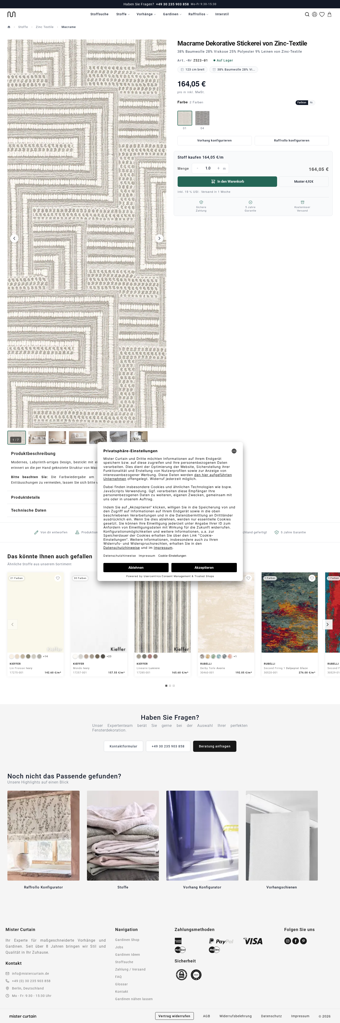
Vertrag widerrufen (174, 1016)
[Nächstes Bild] (159, 238)
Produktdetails (25, 497)
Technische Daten (28, 510)
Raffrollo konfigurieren (291, 140)
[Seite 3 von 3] (174, 686)
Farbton (301, 102)
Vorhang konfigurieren (214, 140)
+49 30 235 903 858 (172, 4)
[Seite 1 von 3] (166, 686)
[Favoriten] (322, 14)
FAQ (118, 977)
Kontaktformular (123, 746)
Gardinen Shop (127, 940)
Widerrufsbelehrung (235, 1016)
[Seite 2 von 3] (170, 686)
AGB (206, 1016)
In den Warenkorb (230, 181)
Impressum (300, 1016)
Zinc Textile (45, 27)
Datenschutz (271, 1016)
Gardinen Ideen (127, 954)
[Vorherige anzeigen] (12, 624)
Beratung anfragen (215, 746)
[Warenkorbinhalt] (329, 14)
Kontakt (121, 991)
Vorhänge (145, 14)
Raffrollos (197, 14)
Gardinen (171, 14)
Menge (253, 168)
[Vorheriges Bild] (14, 238)
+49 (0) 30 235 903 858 (31, 981)
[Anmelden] (314, 14)
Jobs (119, 947)
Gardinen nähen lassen (134, 999)
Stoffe (121, 14)
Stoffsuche (99, 14)
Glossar (121, 984)
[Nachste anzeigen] (327, 624)
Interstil (222, 14)
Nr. (311, 102)
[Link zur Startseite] (11, 14)
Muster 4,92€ (303, 181)
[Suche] (307, 14)
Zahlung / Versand (130, 969)
